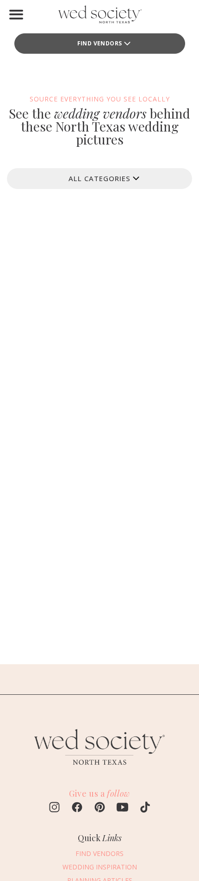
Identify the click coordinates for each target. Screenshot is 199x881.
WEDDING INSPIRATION (99, 866)
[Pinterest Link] (99, 808)
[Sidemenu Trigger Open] (16, 14)
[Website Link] (99, 769)
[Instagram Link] (54, 808)
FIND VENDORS (99, 43)
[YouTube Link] (122, 808)
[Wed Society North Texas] (99, 16)
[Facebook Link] (77, 808)
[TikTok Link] (145, 808)
